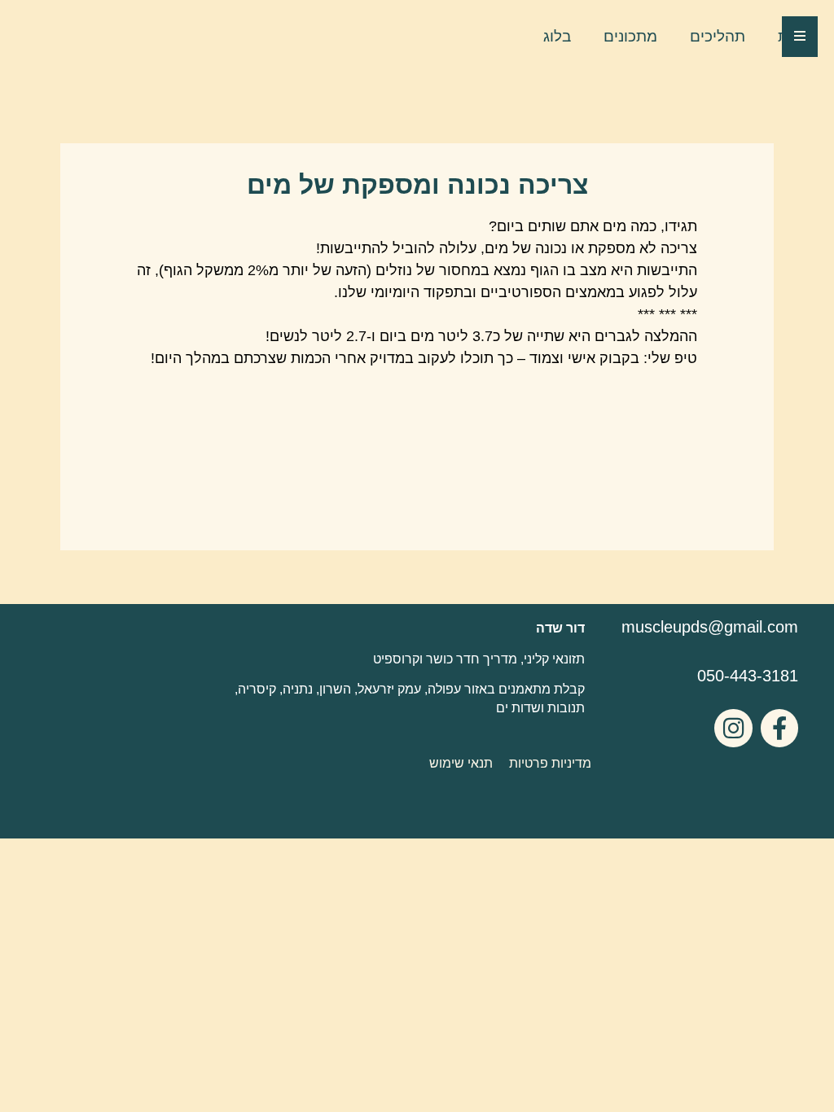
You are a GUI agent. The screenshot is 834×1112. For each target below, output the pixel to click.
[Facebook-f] (779, 727)
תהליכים (717, 36)
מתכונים (630, 36)
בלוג (557, 36)
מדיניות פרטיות (550, 763)
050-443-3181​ (747, 676)
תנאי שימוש (461, 763)
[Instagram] (733, 727)
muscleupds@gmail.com (709, 627)
